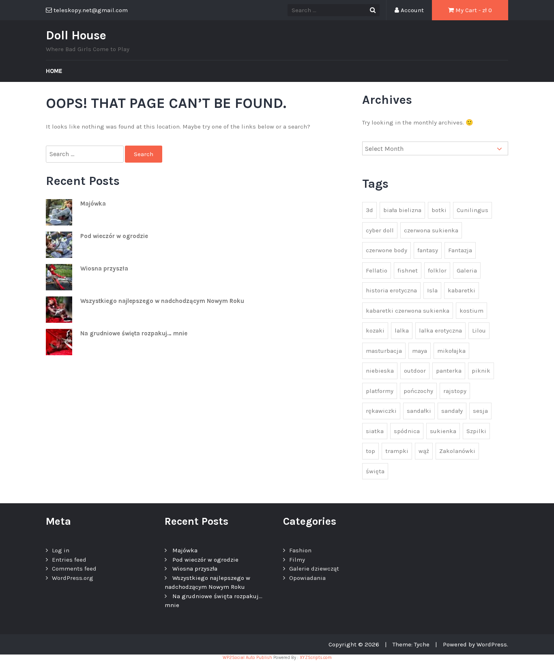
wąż (424, 451)
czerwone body (386, 250)
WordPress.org (72, 578)
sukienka (443, 431)
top (370, 451)
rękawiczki (381, 410)
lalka (402, 330)
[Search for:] (85, 154)
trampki (396, 451)
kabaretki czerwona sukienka (407, 310)
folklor (437, 270)
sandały (452, 410)
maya (419, 350)
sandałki (419, 410)
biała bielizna (402, 210)
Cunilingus (472, 210)
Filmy (297, 559)
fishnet (407, 270)
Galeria (467, 270)
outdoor (415, 370)
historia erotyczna (391, 290)
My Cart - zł (473, 10)
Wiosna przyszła (104, 268)
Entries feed (69, 559)
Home (54, 71)
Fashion (300, 550)
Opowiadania (307, 578)
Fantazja (460, 250)
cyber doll (380, 230)
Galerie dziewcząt (314, 568)
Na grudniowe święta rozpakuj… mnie (133, 333)
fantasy (427, 250)
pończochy (418, 391)
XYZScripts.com (316, 657)
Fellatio (376, 270)
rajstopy (454, 391)
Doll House (76, 35)
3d (369, 210)
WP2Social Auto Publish (247, 657)
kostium (471, 310)
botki (439, 210)
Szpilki (476, 431)
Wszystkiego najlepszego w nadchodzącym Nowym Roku (162, 301)
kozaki (375, 330)
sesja (480, 410)
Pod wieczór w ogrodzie (114, 236)
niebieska (380, 370)
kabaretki (461, 290)
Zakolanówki (457, 451)
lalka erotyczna (440, 330)
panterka (449, 370)
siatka (375, 431)
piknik (481, 370)
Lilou (479, 330)
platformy (379, 391)
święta (375, 471)
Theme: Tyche (411, 644)
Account (411, 10)
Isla (432, 290)
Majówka (93, 203)
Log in (60, 550)
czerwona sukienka (431, 230)
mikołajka (451, 350)
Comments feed (74, 568)
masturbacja (384, 350)
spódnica (407, 431)
